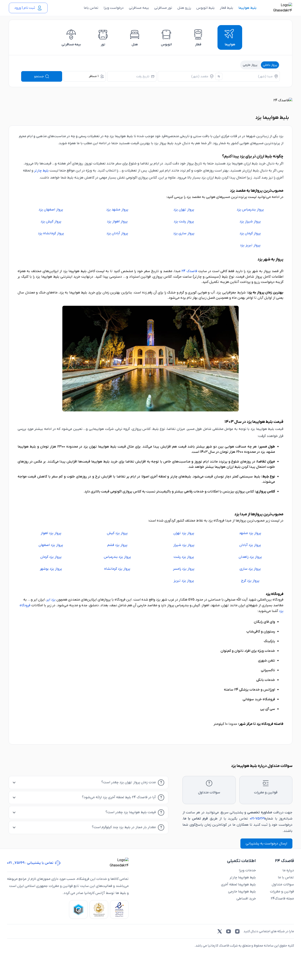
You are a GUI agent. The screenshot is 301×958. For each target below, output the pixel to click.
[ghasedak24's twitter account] (219, 931)
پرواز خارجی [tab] (250, 65)
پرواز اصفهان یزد (51, 209)
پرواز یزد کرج (250, 580)
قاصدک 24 (189, 271)
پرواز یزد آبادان (250, 545)
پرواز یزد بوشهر (51, 569)
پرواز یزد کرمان (50, 557)
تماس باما (91, 8)
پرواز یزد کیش (117, 533)
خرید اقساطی (246, 898)
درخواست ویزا (114, 8)
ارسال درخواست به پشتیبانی (266, 843)
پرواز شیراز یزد (250, 221)
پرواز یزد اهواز (51, 533)
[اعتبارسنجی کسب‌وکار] (119, 909)
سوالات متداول (283, 884)
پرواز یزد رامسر (183, 569)
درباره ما (288, 870)
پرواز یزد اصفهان (51, 545)
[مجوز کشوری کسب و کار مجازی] (78, 909)
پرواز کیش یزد (51, 221)
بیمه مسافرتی (139, 8)
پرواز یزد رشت (184, 557)
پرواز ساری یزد (183, 233)
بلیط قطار (226, 8)
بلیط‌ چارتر (41, 170)
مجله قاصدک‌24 (282, 898)
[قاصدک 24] (278, 8)
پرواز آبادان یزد (117, 233)
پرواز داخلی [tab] (270, 65)
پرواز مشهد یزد (117, 209)
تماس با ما (286, 877)
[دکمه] (218, 76)
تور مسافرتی (163, 8)
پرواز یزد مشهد (250, 533)
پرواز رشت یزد (184, 221)
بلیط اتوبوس (205, 8)
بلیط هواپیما (247, 8)
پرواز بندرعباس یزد (250, 209)
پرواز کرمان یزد (250, 233)
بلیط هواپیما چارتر (243, 877)
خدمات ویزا (247, 870)
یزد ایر (51, 599)
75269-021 (257, 818)
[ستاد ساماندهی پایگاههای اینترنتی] (98, 909)
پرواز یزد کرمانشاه (117, 569)
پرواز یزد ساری (250, 569)
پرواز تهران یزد (183, 209)
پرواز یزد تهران (183, 533)
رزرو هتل (184, 8)
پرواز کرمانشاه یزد (51, 233)
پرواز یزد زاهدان (250, 557)
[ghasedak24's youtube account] (228, 931)
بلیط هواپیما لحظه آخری (238, 884)
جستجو (39, 76)
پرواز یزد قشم (117, 545)
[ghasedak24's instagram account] (237, 931)
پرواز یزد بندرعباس (117, 557)
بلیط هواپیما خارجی (242, 891)
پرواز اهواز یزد (117, 221)
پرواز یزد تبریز (183, 580)
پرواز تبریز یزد (250, 245)
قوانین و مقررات (282, 891)
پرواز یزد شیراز (183, 545)
